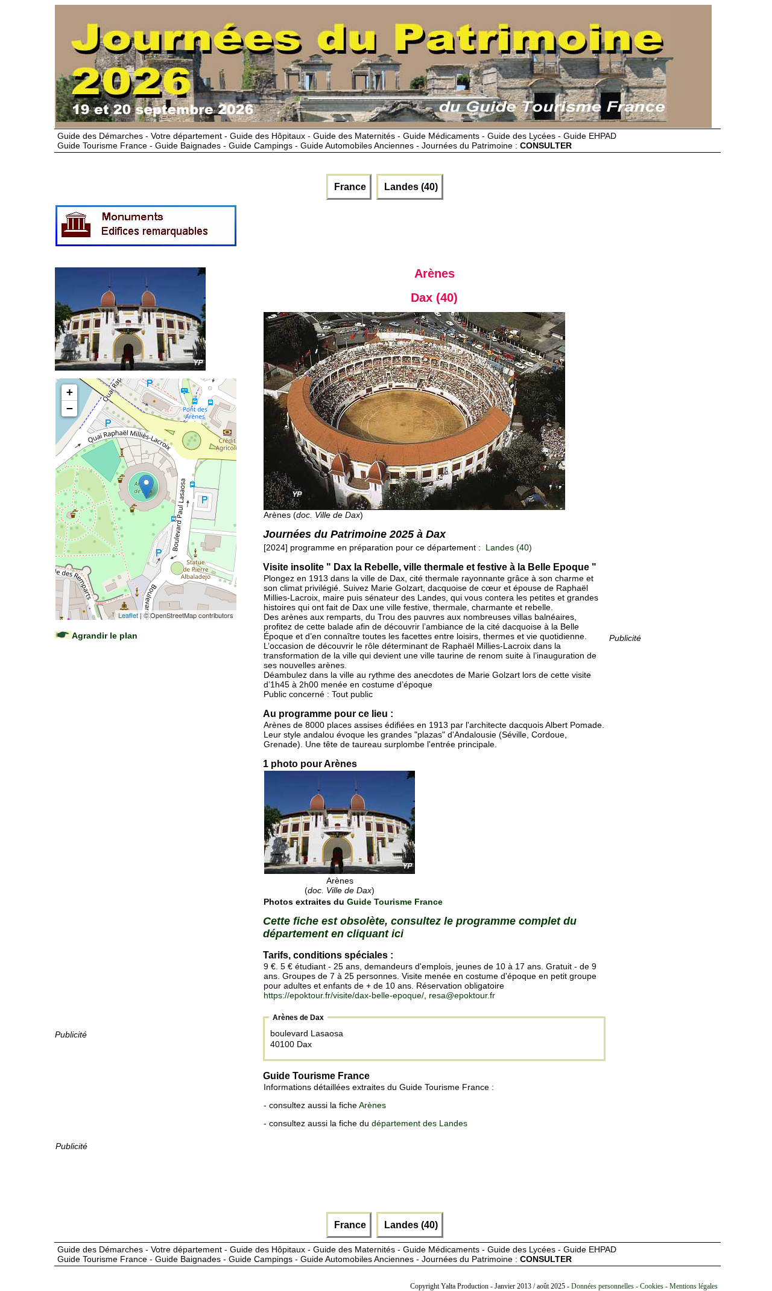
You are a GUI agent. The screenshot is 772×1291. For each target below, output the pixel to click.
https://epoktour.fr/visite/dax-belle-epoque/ (344, 995)
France (349, 187)
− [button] (69, 408)
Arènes (372, 1105)
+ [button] (69, 392)
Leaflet (128, 615)
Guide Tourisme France (395, 902)
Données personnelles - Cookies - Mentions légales (644, 1286)
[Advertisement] (145, 847)
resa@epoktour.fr (462, 995)
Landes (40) (410, 187)
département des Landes (419, 1123)
